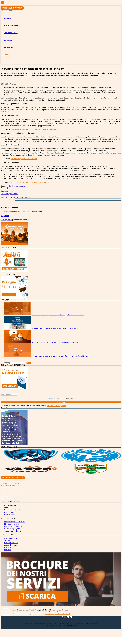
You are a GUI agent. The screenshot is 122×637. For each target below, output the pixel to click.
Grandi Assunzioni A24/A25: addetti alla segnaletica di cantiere (55, 328)
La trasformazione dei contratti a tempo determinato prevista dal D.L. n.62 (60, 356)
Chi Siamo (8, 507)
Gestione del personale (17, 186)
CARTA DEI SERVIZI (94, 623)
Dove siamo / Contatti (12, 510)
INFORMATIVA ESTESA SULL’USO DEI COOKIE (46, 623)
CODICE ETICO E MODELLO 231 (68, 623)
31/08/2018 (5, 84)
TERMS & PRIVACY (29, 623)
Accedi (6, 55)
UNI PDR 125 (9, 547)
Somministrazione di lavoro (14, 522)
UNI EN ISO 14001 (11, 543)
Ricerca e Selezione (11, 524)
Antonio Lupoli (15, 84)
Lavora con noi (10, 512)
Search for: (5, 363)
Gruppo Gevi (8, 47)
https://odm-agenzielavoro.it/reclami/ (57, 614)
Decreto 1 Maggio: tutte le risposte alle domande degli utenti (55, 342)
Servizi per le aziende (12, 25)
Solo (2, 220)
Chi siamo (7, 18)
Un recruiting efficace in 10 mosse (24, 159)
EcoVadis (7, 550)
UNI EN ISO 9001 (10, 538)
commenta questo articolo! (31, 212)
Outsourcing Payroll (12, 529)
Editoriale (8, 40)
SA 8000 (7, 540)
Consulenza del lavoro (12, 531)
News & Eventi (9, 514)
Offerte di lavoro (11, 33)
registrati (8, 220)
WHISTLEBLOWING (82, 623)
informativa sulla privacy (56, 406)
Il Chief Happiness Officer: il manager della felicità (29, 182)
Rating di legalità (10, 545)
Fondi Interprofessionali (13, 526)
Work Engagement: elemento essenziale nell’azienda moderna (34, 129)
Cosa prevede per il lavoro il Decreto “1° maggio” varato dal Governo (58, 315)
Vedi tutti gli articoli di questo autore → (16, 197)
